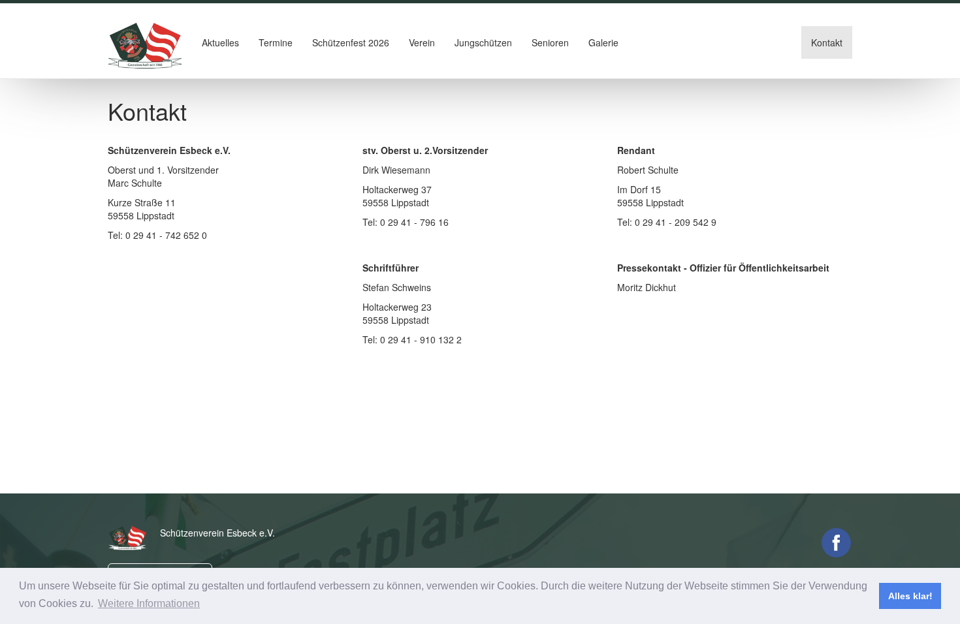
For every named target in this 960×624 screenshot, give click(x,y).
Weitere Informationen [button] (149, 603)
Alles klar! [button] (910, 596)
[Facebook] (836, 542)
